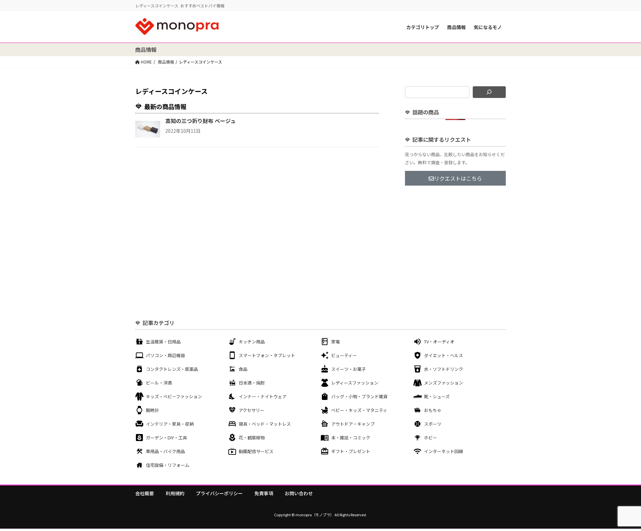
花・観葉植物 (252, 437)
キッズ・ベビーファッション (174, 396)
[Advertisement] (455, 240)
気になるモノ (488, 27)
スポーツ (432, 424)
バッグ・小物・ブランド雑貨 (359, 396)
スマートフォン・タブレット (267, 355)
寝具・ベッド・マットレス (265, 424)
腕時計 (152, 410)
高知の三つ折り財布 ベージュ (200, 121)
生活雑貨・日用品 (163, 341)
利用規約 (175, 493)
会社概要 (144, 493)
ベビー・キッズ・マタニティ (359, 410)
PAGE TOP (621, 508)
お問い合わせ (299, 493)
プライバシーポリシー (219, 493)
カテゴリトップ (422, 27)
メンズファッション (443, 383)
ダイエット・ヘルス (443, 355)
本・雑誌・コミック (350, 437)
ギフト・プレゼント (350, 451)
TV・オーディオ (439, 341)
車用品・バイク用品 (165, 451)
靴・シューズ (437, 396)
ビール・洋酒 (159, 383)
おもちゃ (432, 410)
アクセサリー (251, 410)
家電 (335, 341)
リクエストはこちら (458, 178)
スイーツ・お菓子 (348, 369)
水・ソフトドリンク (443, 369)
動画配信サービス (256, 451)
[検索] (489, 92)
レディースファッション (354, 383)
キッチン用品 (252, 341)
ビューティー (344, 355)
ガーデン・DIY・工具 (166, 437)
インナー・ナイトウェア (262, 396)
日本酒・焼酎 (252, 383)
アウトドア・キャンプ (353, 424)
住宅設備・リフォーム (167, 465)
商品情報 (456, 27)
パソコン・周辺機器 (165, 355)
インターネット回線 (443, 451)
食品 (243, 369)
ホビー (430, 437)
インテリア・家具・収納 (170, 424)
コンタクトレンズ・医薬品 (172, 369)
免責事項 (263, 493)
